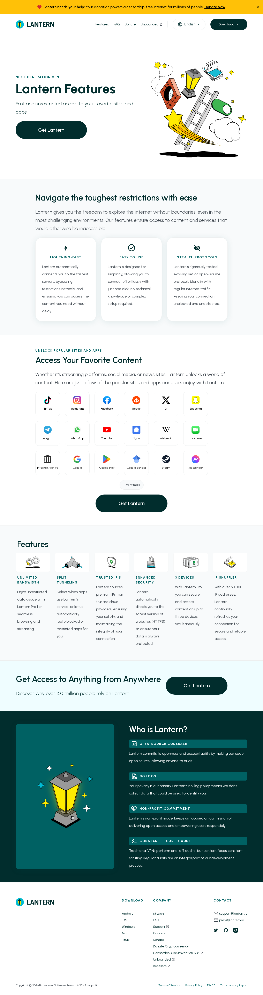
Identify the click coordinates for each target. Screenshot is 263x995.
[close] (258, 7)
